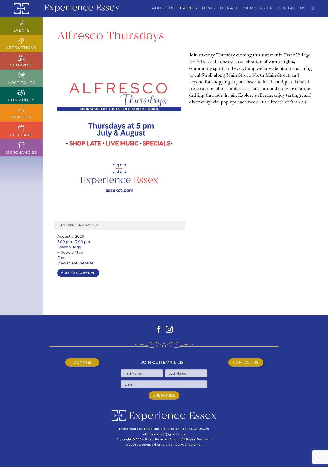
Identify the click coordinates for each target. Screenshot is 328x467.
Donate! (82, 362)
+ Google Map (70, 252)
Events (188, 8)
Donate (229, 8)
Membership (258, 8)
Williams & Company (167, 444)
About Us (163, 8)
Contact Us (292, 8)
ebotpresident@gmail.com (164, 434)
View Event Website (75, 263)
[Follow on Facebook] (159, 329)
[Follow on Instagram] (169, 329)
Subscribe (164, 395)
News (208, 8)
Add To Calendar (78, 273)
